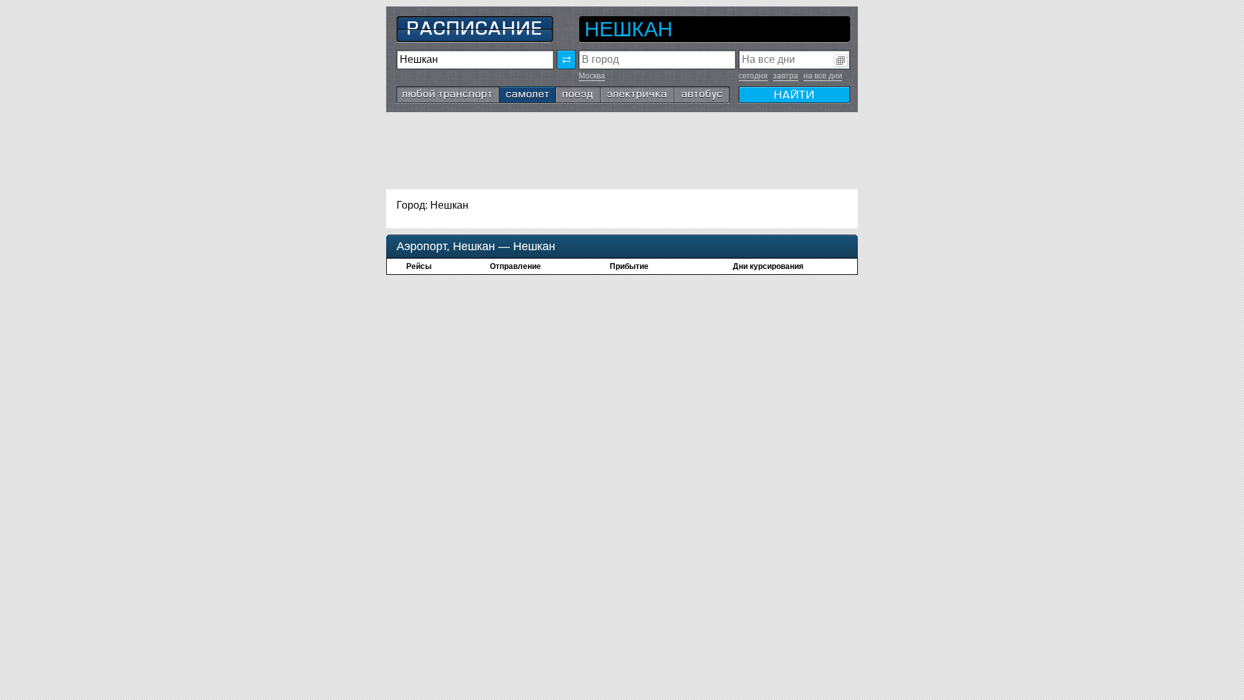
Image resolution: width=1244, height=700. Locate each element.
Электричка (628, 91)
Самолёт (521, 91)
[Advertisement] (622, 151)
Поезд (571, 91)
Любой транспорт (439, 91)
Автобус (694, 91)
